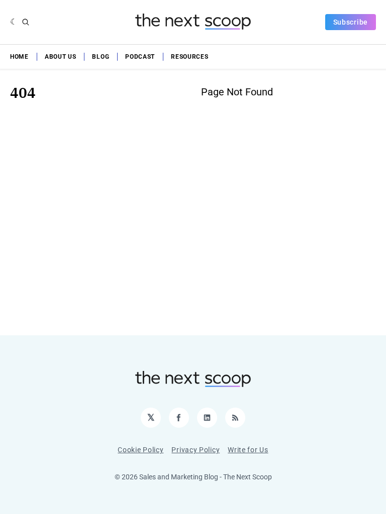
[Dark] (14, 22)
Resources (189, 56)
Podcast (140, 56)
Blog (100, 56)
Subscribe (350, 22)
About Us (60, 56)
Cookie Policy (140, 450)
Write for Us (248, 450)
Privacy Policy (195, 450)
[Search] (26, 22)
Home (19, 56)
